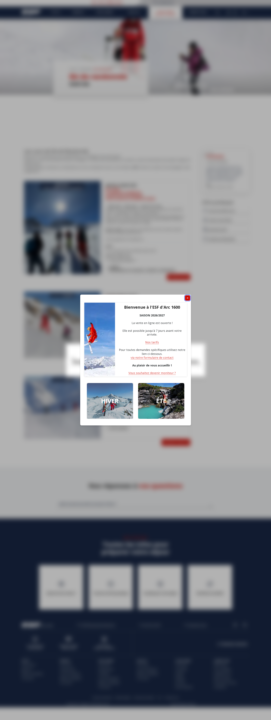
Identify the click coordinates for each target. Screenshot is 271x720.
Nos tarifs (152, 342)
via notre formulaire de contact (152, 357)
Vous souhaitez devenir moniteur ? (152, 373)
